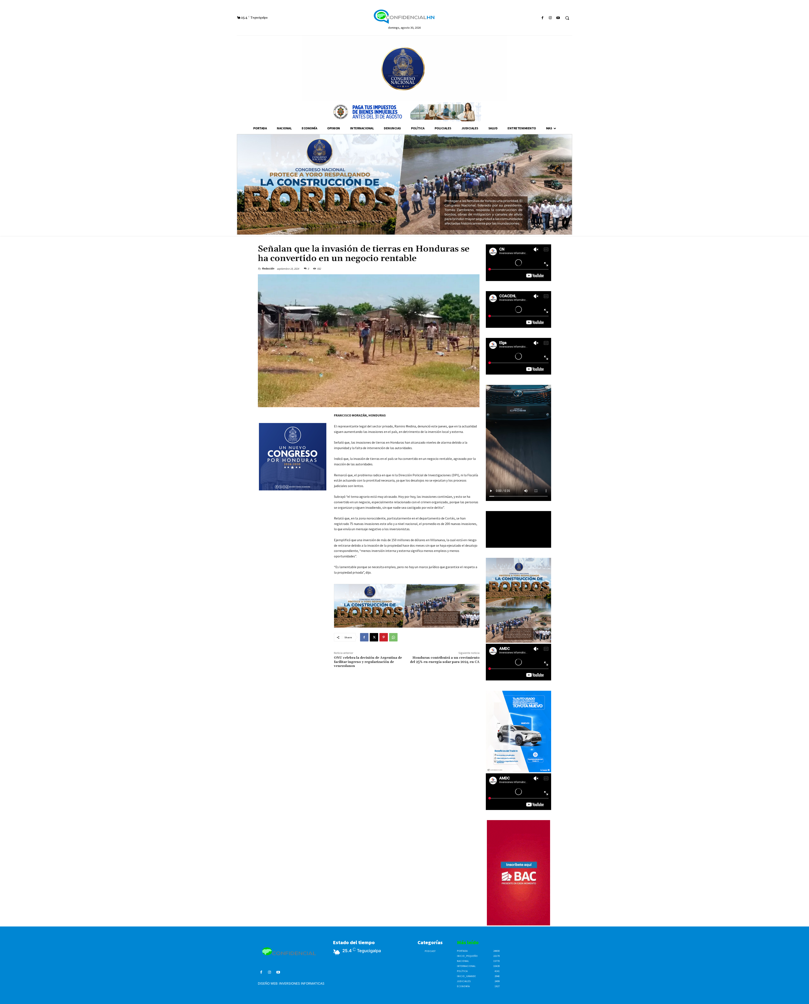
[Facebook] (542, 18)
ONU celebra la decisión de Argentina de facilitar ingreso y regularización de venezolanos (368, 662)
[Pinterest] (383, 637)
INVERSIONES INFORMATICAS (301, 983)
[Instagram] (550, 18)
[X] (374, 637)
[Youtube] (558, 18)
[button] (567, 18)
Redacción (268, 268)
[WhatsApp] (393, 637)
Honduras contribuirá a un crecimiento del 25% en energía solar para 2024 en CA (445, 660)
